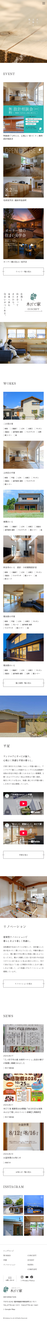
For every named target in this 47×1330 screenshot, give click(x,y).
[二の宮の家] (23, 406)
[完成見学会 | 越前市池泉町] (23, 172)
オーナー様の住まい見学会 (15, 261)
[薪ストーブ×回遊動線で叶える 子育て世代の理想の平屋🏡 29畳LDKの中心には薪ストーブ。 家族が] (13, 1226)
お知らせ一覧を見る (23, 1172)
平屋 (5, 1260)
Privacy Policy (28, 1280)
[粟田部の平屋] (23, 598)
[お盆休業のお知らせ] (23, 1136)
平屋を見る (23, 854)
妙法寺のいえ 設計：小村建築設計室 (20, 567)
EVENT (31, 1260)
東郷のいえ (8, 521)
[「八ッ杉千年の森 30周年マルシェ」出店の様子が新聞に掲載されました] (23, 1038)
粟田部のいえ (9, 665)
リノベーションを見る (23, 983)
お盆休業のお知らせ (12, 1157)
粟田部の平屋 (9, 616)
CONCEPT (32, 1255)
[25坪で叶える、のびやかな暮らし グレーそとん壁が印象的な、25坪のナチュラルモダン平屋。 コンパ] (34, 1226)
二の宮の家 (8, 423)
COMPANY (32, 1269)
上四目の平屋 (9, 472)
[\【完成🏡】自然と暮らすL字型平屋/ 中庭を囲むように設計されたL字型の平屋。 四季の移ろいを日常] (13, 1205)
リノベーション (9, 1264)
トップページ (8, 1250)
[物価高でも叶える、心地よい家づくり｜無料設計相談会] (23, 107)
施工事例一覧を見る (23, 683)
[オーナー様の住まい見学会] (23, 233)
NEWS (30, 1264)
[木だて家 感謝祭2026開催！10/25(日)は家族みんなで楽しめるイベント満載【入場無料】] (23, 1087)
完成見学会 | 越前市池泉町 (15, 200)
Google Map (10, 1309)
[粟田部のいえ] (23, 647)
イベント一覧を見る (23, 271)
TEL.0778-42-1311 (11, 1305)
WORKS (6, 1255)
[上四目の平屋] (23, 455)
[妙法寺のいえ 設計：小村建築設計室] (23, 549)
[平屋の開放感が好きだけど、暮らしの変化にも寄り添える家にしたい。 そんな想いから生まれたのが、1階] (34, 1205)
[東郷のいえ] (23, 504)
